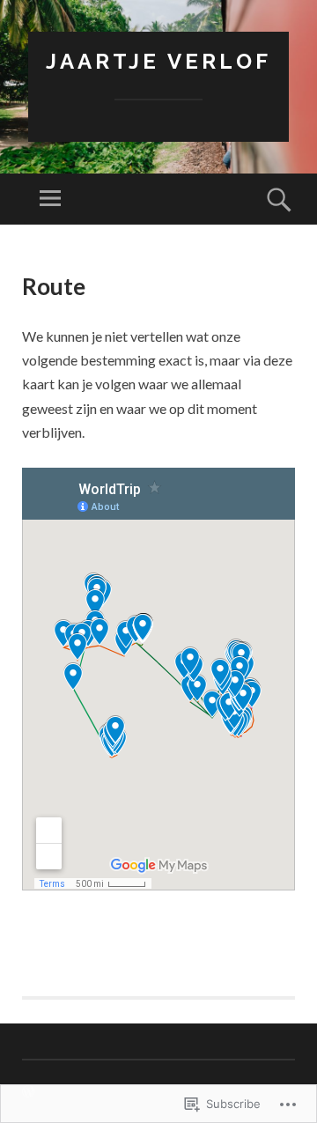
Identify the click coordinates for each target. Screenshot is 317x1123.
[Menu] (50, 199)
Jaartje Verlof (158, 61)
